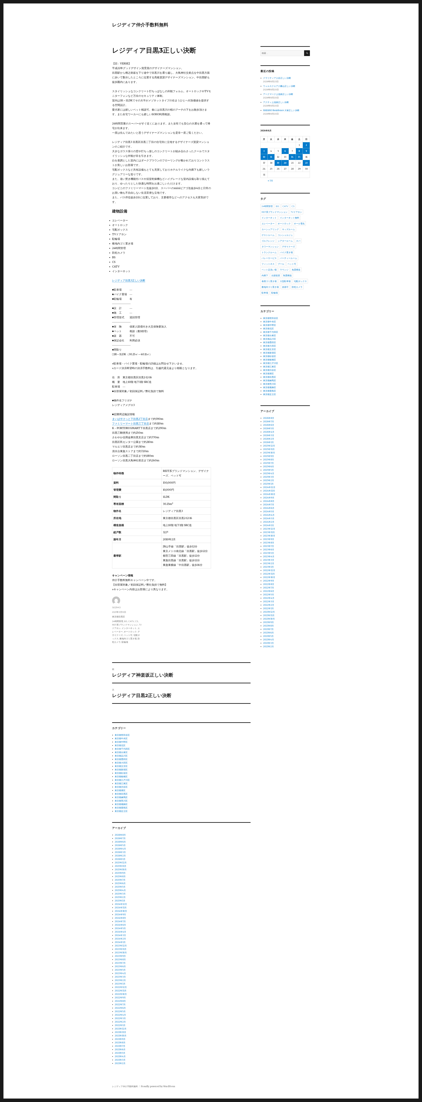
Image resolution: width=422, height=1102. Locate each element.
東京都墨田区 (121, 759)
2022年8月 (120, 1001)
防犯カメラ (297, 287)
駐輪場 (125, 642)
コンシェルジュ (285, 235)
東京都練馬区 (121, 797)
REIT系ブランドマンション (125, 624)
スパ (298, 240)
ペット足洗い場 (269, 269)
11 (271, 157)
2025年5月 (120, 886)
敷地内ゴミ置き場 (128, 638)
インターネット (129, 628)
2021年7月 (120, 1046)
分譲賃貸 (275, 275)
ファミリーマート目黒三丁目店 (130, 423)
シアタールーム (285, 240)
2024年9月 (120, 914)
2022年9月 (120, 997)
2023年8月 (120, 959)
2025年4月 (120, 890)
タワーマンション (270, 246)
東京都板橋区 (121, 776)
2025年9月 (120, 873)
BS (125, 621)
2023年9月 (120, 956)
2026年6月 (120, 841)
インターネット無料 (289, 217)
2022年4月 (120, 1014)
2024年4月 (120, 931)
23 (306, 163)
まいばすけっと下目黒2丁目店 (130, 418)
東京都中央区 (121, 738)
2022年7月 (120, 1004)
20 (285, 163)
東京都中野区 (121, 742)
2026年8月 (120, 835)
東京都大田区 (121, 762)
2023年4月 (120, 973)
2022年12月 (121, 987)
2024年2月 (120, 938)
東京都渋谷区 (121, 787)
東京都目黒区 (118, 616)
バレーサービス (269, 258)
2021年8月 (120, 1042)
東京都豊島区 (121, 807)
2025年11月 (120, 866)
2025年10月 (121, 869)
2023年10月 (121, 952)
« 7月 (270, 180)
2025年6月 (120, 883)
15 (299, 157)
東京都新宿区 (121, 769)
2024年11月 (121, 907)
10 (264, 157)
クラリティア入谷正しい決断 (277, 78)
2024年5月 (120, 928)
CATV (131, 621)
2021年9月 (120, 1039)
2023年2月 (120, 980)
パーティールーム (288, 258)
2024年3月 (120, 935)
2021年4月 (120, 1056)
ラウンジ (284, 269)
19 (278, 163)
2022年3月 (120, 1018)
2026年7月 (120, 838)
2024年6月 (120, 924)
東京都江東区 (121, 783)
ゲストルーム (268, 235)
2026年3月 (120, 852)
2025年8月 (120, 876)
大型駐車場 (285, 281)
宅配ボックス (300, 281)
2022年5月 (120, 1011)
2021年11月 (120, 1032)
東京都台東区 (121, 752)
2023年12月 (121, 945)
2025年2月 (120, 897)
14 (292, 157)
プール (281, 264)
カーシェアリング (270, 229)
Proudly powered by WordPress (158, 1086)
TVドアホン (296, 212)
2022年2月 (120, 1021)
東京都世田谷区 (122, 735)
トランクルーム (269, 252)
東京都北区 (120, 745)
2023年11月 (120, 949)
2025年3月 (120, 893)
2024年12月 (121, 904)
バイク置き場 (286, 252)
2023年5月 (120, 969)
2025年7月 (120, 880)
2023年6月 (120, 966)
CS (136, 621)
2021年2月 (120, 1063)
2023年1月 (120, 983)
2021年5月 (120, 1053)
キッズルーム (288, 229)
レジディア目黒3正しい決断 (128, 280)
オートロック (130, 631)
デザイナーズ (288, 246)
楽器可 (285, 287)
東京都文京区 (121, 766)
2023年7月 (120, 963)
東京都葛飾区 (121, 804)
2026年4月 (120, 848)
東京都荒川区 (121, 800)
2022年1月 (120, 1025)
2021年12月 (120, 1028)
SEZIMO (116, 607)
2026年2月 (120, 855)
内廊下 (265, 275)
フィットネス (268, 264)
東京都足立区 (121, 811)
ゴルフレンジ (268, 240)
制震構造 (287, 275)
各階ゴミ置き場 (269, 281)
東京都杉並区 (121, 773)
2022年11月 (120, 990)
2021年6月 (120, 1049)
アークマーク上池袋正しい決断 (278, 94)
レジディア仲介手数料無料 (140, 25)
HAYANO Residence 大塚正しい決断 (281, 110)
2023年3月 (120, 976)
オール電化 (299, 223)
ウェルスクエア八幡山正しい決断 (279, 86)
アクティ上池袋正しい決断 (276, 102)
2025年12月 (121, 862)
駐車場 (265, 292)
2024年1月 (120, 942)
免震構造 (296, 269)
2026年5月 (120, 845)
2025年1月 (120, 900)
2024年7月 (120, 921)
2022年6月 (120, 1008)
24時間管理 (117, 621)
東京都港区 (120, 790)
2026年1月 (120, 859)
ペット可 (128, 635)
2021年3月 (120, 1059)
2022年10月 (121, 994)
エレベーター (268, 223)
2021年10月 (120, 1035)
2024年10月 (121, 911)
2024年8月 (120, 918)
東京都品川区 (121, 755)
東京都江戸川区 (122, 780)
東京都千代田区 (122, 748)
